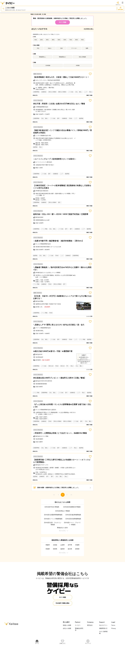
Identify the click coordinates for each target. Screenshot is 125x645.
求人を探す (66, 622)
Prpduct (77, 622)
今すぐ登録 (62, 22)
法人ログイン (103, 625)
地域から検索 (67, 625)
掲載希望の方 (103, 628)
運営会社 (90, 625)
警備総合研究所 (79, 629)
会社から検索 (67, 628)
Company (90, 622)
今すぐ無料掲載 (103, 632)
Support (102, 622)
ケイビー (77, 625)
